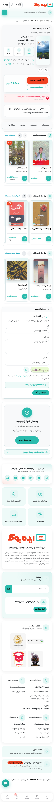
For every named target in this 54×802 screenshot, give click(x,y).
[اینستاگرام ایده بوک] (31, 478)
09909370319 (39, 691)
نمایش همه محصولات (12, 196)
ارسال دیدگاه (41, 392)
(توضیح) (7, 60)
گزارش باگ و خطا (42, 737)
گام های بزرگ (22, 285)
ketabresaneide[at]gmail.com (36, 708)
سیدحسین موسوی (43, 171)
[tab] (47, 796)
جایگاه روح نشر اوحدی (43, 286)
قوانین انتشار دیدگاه (22, 376)
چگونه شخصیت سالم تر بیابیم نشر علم (37, 228)
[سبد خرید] (6, 5)
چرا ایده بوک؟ (20, 733)
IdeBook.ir (34, 779)
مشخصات (45, 125)
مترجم (22, 125)
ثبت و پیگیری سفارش (17, 687)
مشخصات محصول (36, 87)
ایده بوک (49, 20)
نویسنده (33, 125)
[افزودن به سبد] (48, 178)
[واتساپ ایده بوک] (46, 478)
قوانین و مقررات (43, 728)
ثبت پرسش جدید (25, 440)
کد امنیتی (46, 357)
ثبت (8, 589)
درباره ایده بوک (19, 724)
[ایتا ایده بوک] (15, 478)
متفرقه (33, 20)
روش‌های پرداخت (18, 691)
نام (48, 326)
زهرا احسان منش (20, 171)
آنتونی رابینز (21, 289)
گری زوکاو (46, 289)
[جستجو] (4, 12)
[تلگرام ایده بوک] (38, 478)
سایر (41, 20)
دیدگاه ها (11, 125)
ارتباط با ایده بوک (18, 728)
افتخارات (22, 737)
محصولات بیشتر (10, 135)
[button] (46, 69)
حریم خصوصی (43, 733)
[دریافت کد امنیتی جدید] (26, 370)
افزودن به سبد (36, 80)
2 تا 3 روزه (8, 64)
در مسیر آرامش (46, 168)
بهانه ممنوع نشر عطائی (19, 228)
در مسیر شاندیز (22, 168)
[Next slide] (20, 135)
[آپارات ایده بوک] (7, 478)
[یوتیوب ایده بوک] (23, 478)
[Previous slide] (25, 135)
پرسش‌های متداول (41, 724)
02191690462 (39, 687)
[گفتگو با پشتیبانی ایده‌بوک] (5, 783)
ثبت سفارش (40, 609)
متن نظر (46, 337)
